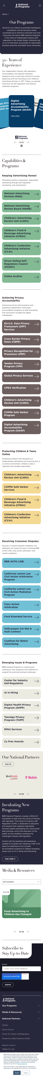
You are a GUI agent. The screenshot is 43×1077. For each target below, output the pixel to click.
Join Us (8, 764)
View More (15, 116)
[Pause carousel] (21, 146)
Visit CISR (9, 859)
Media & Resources (12, 1012)
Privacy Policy (21, 1064)
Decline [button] (26, 1073)
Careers (5, 1025)
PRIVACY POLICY (9, 1045)
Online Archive (8, 1030)
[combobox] (21, 881)
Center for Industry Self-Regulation (15, 1034)
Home (4, 14)
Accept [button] (17, 1073)
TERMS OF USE (8, 1049)
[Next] (28, 142)
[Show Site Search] (40, 5)
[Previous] (15, 142)
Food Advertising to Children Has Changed (17, 913)
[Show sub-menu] (39, 1005)
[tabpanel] (21, 911)
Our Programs (9, 1005)
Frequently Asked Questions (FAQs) (16, 1038)
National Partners (11, 1018)
